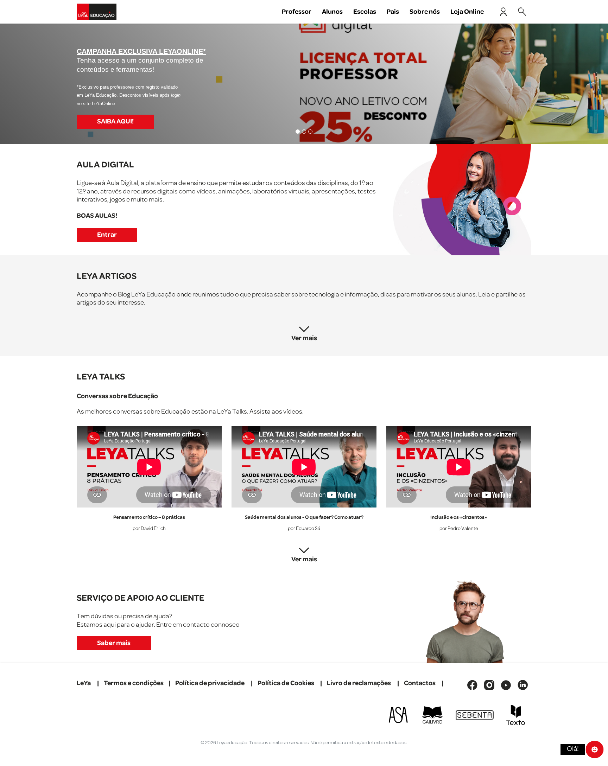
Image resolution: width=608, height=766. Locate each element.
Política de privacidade (210, 683)
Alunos (332, 11)
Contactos (420, 683)
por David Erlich (149, 528)
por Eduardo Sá (304, 528)
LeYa (84, 683)
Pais (393, 11)
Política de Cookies (286, 683)
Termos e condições (134, 683)
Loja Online (467, 11)
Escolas (364, 11)
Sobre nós (425, 11)
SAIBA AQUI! (115, 121)
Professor (296, 11)
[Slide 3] (310, 131)
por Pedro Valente (458, 528)
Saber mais (114, 643)
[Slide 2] (304, 131)
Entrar (107, 234)
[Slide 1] (298, 131)
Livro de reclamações (359, 683)
